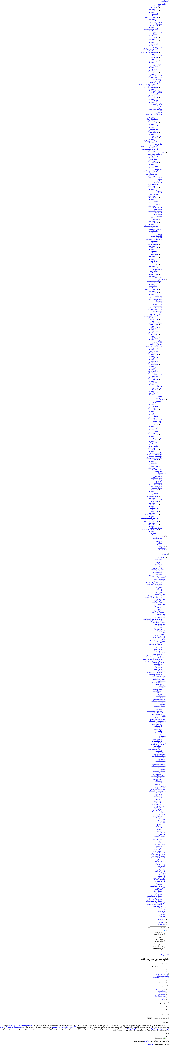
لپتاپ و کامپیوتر (153, 392)
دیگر (157, 264)
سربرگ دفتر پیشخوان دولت (150, 524)
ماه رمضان (155, 424)
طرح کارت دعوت (157, 488)
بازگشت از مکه (153, 443)
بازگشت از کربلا (153, 446)
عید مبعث (155, 409)
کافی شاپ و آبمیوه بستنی (154, 110)
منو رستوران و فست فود (151, 226)
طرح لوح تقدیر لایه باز (155, 528)
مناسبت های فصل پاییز (155, 456)
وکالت (160, 112)
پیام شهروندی (158, 471)
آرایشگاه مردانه (153, 10)
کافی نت (155, 94)
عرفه (156, 431)
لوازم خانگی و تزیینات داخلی (154, 346)
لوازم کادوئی (154, 337)
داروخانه (156, 37)
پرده (157, 122)
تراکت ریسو (158, 476)
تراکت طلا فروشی (153, 231)
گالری (163, 536)
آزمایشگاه (155, 34)
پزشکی (160, 107)
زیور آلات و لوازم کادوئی (155, 229)
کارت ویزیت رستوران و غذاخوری (148, 84)
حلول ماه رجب (154, 428)
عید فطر (155, 416)
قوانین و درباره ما (160, 996)
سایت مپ (162, 997)
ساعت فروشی (154, 324)
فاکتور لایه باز (154, 501)
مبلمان (156, 115)
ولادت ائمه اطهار (157, 419)
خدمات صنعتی (158, 64)
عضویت (150, 1018)
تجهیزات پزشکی (153, 194)
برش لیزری (155, 69)
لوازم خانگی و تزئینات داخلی (154, 114)
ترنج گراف (147, 1041)
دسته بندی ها (161, 557)
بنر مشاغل (162, 279)
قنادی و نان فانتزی (156, 104)
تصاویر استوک (159, 941)
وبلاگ (163, 999)
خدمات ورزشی (157, 79)
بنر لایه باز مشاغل (158, 934)
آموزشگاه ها (158, 20)
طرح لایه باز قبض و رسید (154, 484)
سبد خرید (162, 922)
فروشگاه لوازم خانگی (152, 119)
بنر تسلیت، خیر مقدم (156, 438)
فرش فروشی (154, 261)
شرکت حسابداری (153, 60)
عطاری (156, 40)
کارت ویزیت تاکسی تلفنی (151, 29)
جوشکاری (155, 72)
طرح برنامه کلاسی (156, 478)
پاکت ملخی (158, 474)
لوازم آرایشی (154, 166)
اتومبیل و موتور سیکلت (155, 297)
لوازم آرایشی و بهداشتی (151, 17)
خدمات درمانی (157, 32)
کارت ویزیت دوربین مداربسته (149, 52)
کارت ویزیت (161, 4)
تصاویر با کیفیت (157, 538)
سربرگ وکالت (154, 508)
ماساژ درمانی (154, 44)
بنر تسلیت (155, 439)
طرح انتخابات (158, 483)
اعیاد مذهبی (158, 401)
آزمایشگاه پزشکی (153, 197)
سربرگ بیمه (154, 511)
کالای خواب (155, 357)
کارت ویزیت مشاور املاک (150, 49)
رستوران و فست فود (156, 314)
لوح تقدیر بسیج (154, 533)
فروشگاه (162, 955)
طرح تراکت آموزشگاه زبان (150, 171)
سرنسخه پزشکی (157, 479)
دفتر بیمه (159, 80)
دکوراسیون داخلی (153, 132)
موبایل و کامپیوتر (157, 135)
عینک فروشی (154, 334)
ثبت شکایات (161, 548)
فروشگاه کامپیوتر (153, 274)
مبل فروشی (154, 367)
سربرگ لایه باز (154, 504)
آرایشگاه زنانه (154, 7)
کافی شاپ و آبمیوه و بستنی (154, 237)
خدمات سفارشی (158, 943)
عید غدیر (156, 413)
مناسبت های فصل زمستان (154, 458)
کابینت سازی (154, 125)
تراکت (163, 152)
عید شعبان (155, 402)
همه (162, 930)
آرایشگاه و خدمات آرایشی (154, 5)
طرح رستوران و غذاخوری (151, 316)
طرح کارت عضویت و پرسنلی (149, 149)
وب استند (151, 1044)
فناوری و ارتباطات (156, 92)
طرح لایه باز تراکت (157, 946)
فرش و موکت (154, 129)
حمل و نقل (159, 24)
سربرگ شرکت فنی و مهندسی (149, 518)
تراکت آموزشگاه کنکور (151, 174)
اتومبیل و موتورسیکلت (155, 22)
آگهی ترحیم (158, 481)
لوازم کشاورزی (153, 65)
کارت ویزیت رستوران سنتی (150, 87)
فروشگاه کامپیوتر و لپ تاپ (150, 140)
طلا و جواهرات (154, 327)
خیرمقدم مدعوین (153, 449)
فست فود (155, 222)
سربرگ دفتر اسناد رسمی (151, 521)
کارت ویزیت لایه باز (157, 948)
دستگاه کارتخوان (153, 382)
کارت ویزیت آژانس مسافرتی (150, 25)
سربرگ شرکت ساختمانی (151, 514)
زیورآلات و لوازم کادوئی (155, 90)
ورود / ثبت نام (161, 924)
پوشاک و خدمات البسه (155, 109)
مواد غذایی (159, 105)
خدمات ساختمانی (157, 47)
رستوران (155, 219)
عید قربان (155, 406)
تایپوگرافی (159, 544)
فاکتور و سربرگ (157, 499)
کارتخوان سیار (154, 100)
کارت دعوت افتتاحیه (152, 496)
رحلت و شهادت (157, 421)
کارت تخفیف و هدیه (156, 486)
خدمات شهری (158, 55)
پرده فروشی (154, 241)
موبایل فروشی (154, 137)
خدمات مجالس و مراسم (155, 77)
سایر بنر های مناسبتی (155, 469)
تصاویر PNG (158, 541)
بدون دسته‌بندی (159, 932)
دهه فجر (156, 459)
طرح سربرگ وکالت (58, 1027)
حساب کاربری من (160, 989)
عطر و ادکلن (154, 331)
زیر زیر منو (152, 9)
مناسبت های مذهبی (156, 423)
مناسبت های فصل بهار (155, 453)
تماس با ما (162, 546)
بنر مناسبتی (162, 399)
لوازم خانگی (154, 251)
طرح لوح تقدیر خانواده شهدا (150, 529)
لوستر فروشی (154, 254)
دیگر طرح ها (158, 144)
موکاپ (160, 543)
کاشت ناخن (155, 14)
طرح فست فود (154, 319)
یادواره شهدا (154, 466)
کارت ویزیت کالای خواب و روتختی (148, 146)
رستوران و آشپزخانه (156, 82)
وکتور (160, 539)
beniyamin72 (156, 977)
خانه (168, 955)
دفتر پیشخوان (154, 57)
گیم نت (156, 97)
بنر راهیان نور (154, 463)
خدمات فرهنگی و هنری (155, 75)
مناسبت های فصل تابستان (154, 454)
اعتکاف (156, 434)
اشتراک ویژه (161, 549)
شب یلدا (156, 493)
